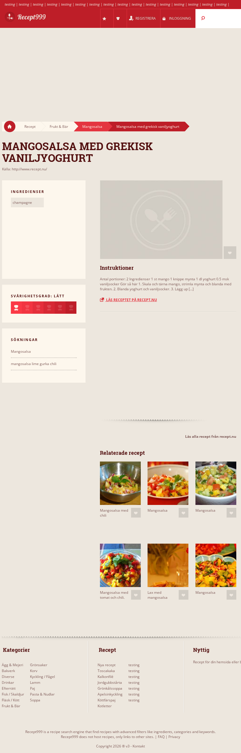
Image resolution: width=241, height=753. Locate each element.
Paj (32, 688)
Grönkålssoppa (110, 688)
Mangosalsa (92, 126)
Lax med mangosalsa (158, 595)
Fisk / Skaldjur (13, 694)
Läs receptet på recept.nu (131, 299)
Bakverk (8, 670)
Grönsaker (38, 664)
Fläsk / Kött (10, 700)
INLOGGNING (180, 18)
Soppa (35, 700)
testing (10, 4)
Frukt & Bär (59, 126)
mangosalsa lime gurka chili (33, 363)
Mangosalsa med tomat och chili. (114, 595)
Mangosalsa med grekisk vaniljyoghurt (147, 126)
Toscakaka (106, 670)
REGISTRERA (145, 18)
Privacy (174, 736)
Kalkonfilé (105, 676)
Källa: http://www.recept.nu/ (24, 169)
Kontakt (139, 746)
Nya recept (107, 664)
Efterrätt (9, 688)
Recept (30, 126)
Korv (33, 670)
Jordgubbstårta (110, 682)
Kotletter (105, 705)
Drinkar (8, 682)
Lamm (35, 682)
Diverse (8, 676)
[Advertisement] (120, 69)
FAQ (161, 736)
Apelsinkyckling (110, 694)
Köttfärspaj (107, 700)
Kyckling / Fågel (42, 676)
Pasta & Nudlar (42, 694)
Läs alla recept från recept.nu (210, 436)
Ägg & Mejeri (12, 664)
